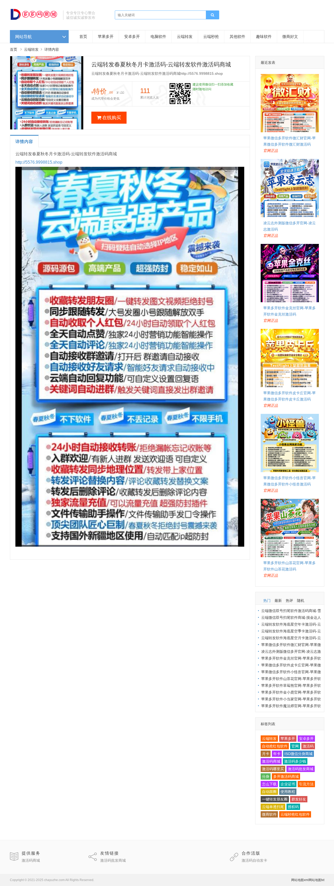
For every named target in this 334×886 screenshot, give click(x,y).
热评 (289, 600)
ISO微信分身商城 (298, 754)
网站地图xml (300, 880)
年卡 (277, 754)
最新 (278, 600)
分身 (265, 776)
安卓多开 (132, 36)
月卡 (265, 754)
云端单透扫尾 (273, 807)
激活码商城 (271, 761)
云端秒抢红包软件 (295, 814)
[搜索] (212, 15)
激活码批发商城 (300, 769)
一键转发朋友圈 (275, 799)
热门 (267, 600)
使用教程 (288, 792)
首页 (83, 36)
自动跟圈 (269, 792)
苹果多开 (106, 36)
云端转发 (185, 36)
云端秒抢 (211, 36)
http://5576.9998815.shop (38, 162)
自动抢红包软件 (275, 746)
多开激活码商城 (286, 776)
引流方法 (306, 784)
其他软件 (237, 36)
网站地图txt (316, 880)
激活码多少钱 (295, 761)
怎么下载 (269, 784)
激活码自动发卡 (254, 860)
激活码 (308, 746)
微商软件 (269, 814)
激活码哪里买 (273, 769)
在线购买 (111, 117)
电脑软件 (158, 36)
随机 (300, 600)
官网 (295, 746)
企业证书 (288, 784)
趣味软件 (264, 36)
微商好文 (290, 36)
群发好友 (298, 799)
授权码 (293, 807)
